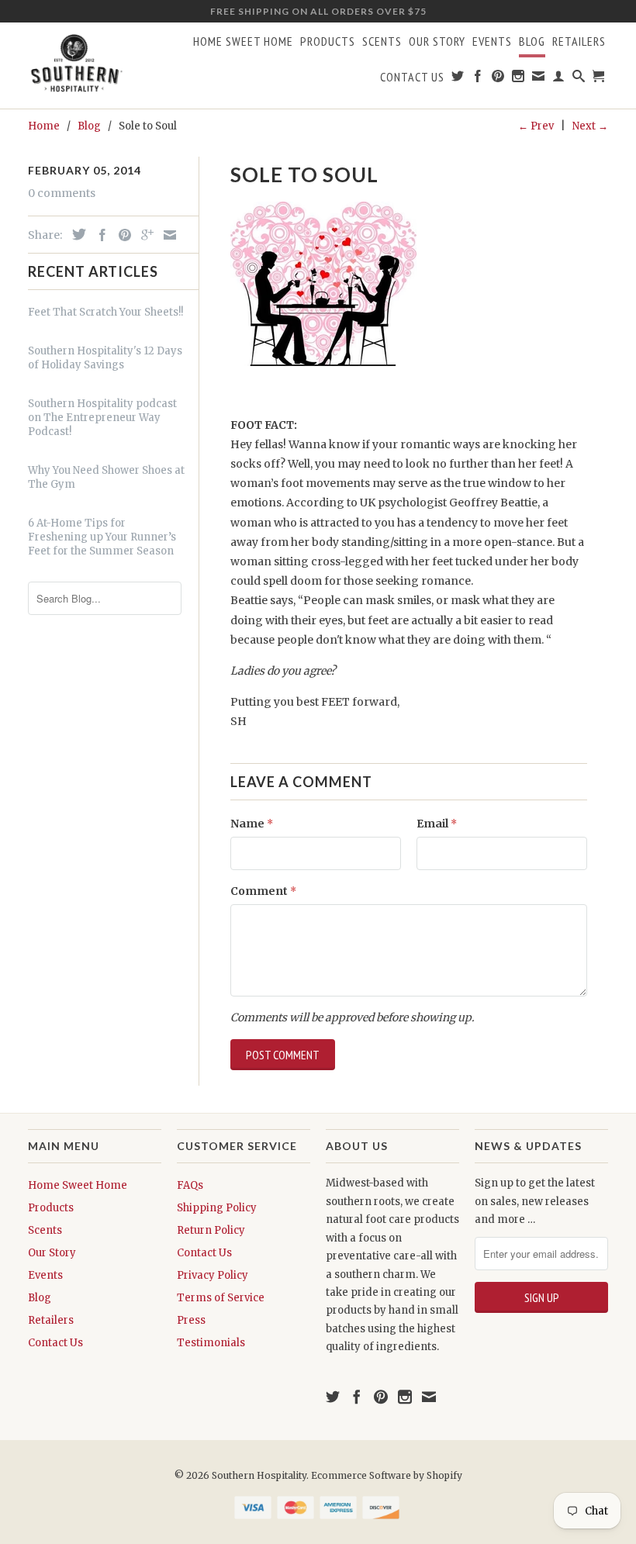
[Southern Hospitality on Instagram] (518, 79)
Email (437, 824)
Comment (263, 891)
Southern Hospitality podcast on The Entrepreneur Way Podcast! (102, 417)
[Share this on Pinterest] (121, 235)
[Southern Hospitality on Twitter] (458, 79)
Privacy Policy (212, 1275)
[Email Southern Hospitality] (538, 79)
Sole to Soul (304, 174)
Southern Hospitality (259, 1475)
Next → (590, 126)
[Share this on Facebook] (98, 235)
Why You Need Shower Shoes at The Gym (106, 477)
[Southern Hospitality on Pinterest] (498, 79)
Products (327, 41)
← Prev (536, 126)
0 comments (61, 193)
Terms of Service (220, 1297)
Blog (532, 41)
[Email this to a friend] (166, 235)
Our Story (437, 41)
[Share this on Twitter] (75, 234)
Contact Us (412, 77)
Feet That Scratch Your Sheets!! (105, 312)
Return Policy (211, 1230)
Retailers (579, 41)
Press (191, 1320)
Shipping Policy (217, 1207)
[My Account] (558, 79)
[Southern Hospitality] (76, 65)
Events (492, 41)
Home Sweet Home (243, 41)
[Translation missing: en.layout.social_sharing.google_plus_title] (143, 235)
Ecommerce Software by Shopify (386, 1475)
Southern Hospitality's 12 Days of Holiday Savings (105, 357)
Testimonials (211, 1342)
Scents (382, 41)
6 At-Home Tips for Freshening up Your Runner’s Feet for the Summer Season (102, 537)
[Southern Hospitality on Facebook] (478, 79)
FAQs (190, 1185)
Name (251, 824)
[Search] (579, 79)
